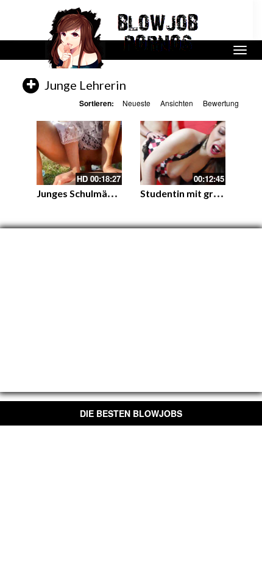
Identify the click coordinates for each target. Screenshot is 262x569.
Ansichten (176, 103)
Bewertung (221, 103)
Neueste (136, 103)
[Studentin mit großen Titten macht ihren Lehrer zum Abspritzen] (182, 153)
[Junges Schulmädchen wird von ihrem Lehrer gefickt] (79, 153)
